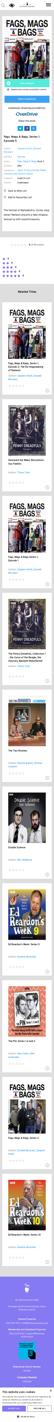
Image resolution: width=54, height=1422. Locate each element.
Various (21, 156)
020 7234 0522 (17, 1333)
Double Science (17, 847)
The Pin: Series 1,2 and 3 (21, 1041)
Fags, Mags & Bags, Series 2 (23, 1138)
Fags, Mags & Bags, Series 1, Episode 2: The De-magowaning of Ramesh (25, 367)
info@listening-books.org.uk (35, 1323)
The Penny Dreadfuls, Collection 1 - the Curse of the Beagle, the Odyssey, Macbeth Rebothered (27, 657)
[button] (48, 5)
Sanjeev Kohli (24, 148)
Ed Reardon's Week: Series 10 (24, 1235)
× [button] (51, 1391)
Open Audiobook (27, 99)
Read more (37, 1403)
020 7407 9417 (13, 1323)
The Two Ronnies (17, 750)
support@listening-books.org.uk (33, 1335)
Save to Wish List (16, 191)
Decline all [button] (40, 1408)
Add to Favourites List (19, 197)
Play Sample (27, 83)
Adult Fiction (24, 170)
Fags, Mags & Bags (26, 161)
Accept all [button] (14, 1408)
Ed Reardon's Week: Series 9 (24, 944)
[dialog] (27, 1404)
